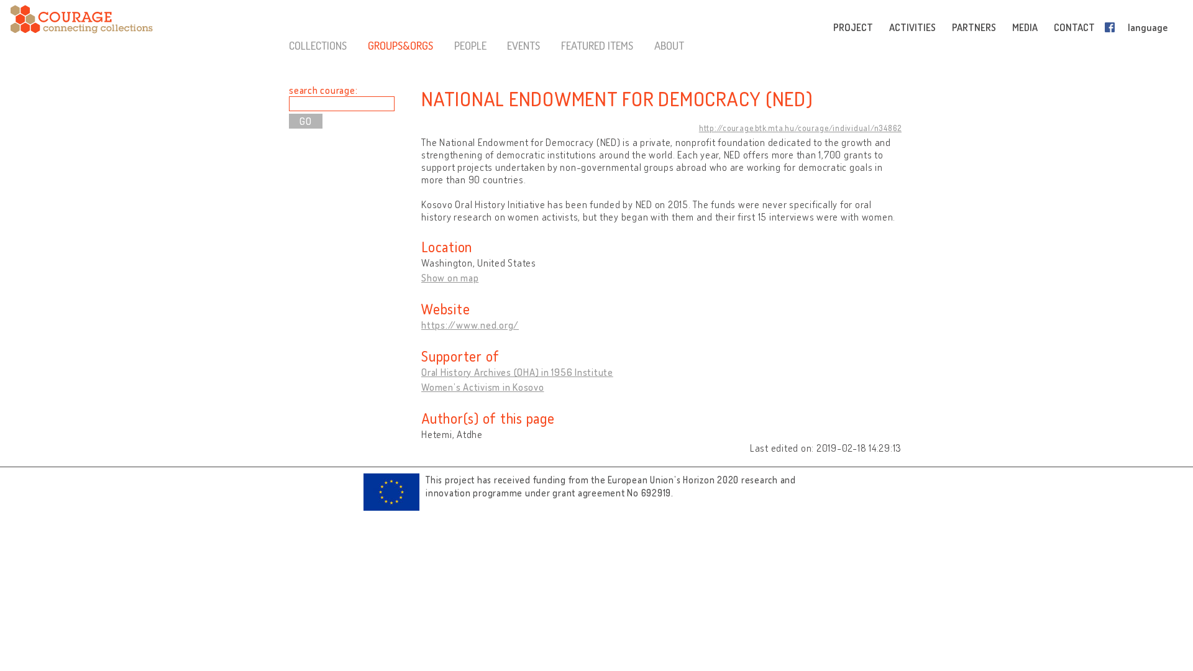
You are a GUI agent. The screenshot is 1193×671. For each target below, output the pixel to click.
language (1148, 27)
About (669, 45)
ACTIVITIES (912, 27)
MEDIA (1025, 27)
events (523, 45)
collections (318, 45)
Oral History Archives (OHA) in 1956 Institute (517, 372)
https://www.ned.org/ (470, 325)
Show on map (449, 278)
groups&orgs (400, 45)
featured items (597, 45)
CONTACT (1074, 27)
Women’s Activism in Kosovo (482, 387)
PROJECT (853, 27)
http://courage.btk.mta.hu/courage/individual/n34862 (800, 128)
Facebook (1112, 27)
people (470, 45)
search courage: (323, 90)
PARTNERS (974, 27)
